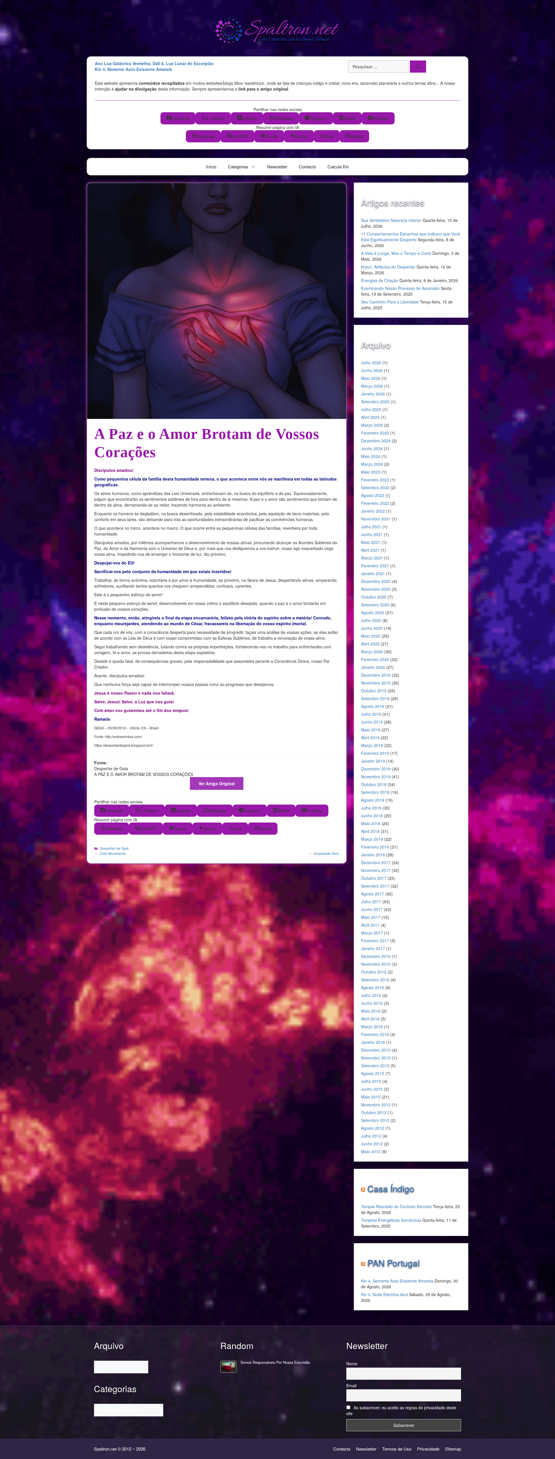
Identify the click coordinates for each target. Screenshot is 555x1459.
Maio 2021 (370, 542)
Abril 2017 (370, 925)
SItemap (453, 1449)
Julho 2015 (371, 1081)
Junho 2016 (372, 1003)
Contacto (307, 166)
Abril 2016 (370, 1019)
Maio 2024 (370, 456)
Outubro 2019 (373, 690)
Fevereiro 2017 (375, 940)
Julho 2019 (371, 714)
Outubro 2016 (373, 972)
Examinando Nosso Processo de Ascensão (400, 288)
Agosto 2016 (372, 987)
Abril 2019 (370, 737)
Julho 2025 (371, 409)
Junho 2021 (372, 534)
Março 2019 (372, 745)
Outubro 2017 (373, 878)
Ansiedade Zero (326, 853)
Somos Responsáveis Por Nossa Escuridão (275, 1362)
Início (211, 166)
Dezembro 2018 (376, 769)
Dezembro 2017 (376, 862)
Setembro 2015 (375, 1065)
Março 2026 (372, 386)
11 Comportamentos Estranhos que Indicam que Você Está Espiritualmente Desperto (410, 236)
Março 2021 (372, 558)
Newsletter (277, 166)
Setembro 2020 (375, 605)
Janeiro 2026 (373, 394)
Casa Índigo (390, 1188)
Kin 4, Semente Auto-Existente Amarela (397, 1281)
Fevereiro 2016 (375, 1034)
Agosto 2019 (372, 706)
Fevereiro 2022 (375, 503)
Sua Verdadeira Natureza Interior (391, 220)
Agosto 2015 (372, 1073)
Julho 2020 (371, 620)
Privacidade (428, 1449)
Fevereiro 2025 (375, 433)
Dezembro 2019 (376, 675)
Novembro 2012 (376, 1104)
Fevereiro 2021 (375, 565)
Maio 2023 (370, 472)
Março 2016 (372, 1026)
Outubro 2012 (373, 1112)
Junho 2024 (372, 448)
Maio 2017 (370, 917)
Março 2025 (372, 425)
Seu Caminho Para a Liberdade (390, 302)
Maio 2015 (370, 1097)
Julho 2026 (371, 362)
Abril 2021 (370, 550)
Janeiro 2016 (373, 1042)
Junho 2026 (372, 370)
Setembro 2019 (375, 698)
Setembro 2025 (375, 401)
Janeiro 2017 (373, 948)
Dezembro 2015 (376, 1050)
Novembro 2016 (376, 964)
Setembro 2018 (375, 792)
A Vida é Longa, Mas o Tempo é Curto (396, 253)
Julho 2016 (371, 995)
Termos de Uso (396, 1449)
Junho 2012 (372, 1144)
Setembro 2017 (375, 886)
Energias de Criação (379, 280)
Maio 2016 (370, 1011)
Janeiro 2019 (373, 761)
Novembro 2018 (376, 776)
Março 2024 (372, 464)
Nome (351, 1363)
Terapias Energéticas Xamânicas (391, 1220)
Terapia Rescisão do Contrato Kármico (396, 1206)
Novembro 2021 (376, 519)
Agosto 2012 (372, 1128)
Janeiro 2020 (373, 667)
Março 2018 (372, 839)
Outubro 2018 (373, 784)
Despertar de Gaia (114, 848)
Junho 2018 (372, 815)
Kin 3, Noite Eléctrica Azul (384, 1294)
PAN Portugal (393, 1262)
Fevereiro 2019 (375, 753)
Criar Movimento (113, 853)
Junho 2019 (372, 722)
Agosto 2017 (372, 894)
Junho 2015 (372, 1089)
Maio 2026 (370, 378)
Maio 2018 (370, 823)
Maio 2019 (370, 730)
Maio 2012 (370, 1151)
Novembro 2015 (376, 1058)
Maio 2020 (370, 636)
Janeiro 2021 (373, 573)
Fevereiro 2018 (375, 847)
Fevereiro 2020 (375, 659)
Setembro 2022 (375, 487)
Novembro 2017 (376, 870)
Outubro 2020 (373, 597)
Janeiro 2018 (373, 855)
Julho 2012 (371, 1136)
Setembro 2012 (375, 1120)
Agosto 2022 (372, 495)
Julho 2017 (371, 901)
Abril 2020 (370, 644)
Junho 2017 (372, 909)
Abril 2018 (370, 831)
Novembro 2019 (376, 683)
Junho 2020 (372, 628)
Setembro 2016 (375, 980)
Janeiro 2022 (373, 511)
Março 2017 (372, 933)
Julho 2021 (371, 526)
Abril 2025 (370, 417)
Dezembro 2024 (376, 441)
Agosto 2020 (372, 612)
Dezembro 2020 (376, 581)
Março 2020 (372, 651)
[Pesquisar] (418, 66)
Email (351, 1385)
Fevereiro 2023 (375, 480)
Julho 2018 (371, 808)
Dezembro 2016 (376, 956)
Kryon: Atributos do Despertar (388, 267)
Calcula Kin (338, 166)
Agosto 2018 (372, 800)
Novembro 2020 (376, 589)
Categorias (238, 166)
